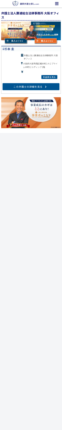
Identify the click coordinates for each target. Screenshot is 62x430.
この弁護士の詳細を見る (28, 86)
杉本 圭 (9, 49)
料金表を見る (49, 77)
